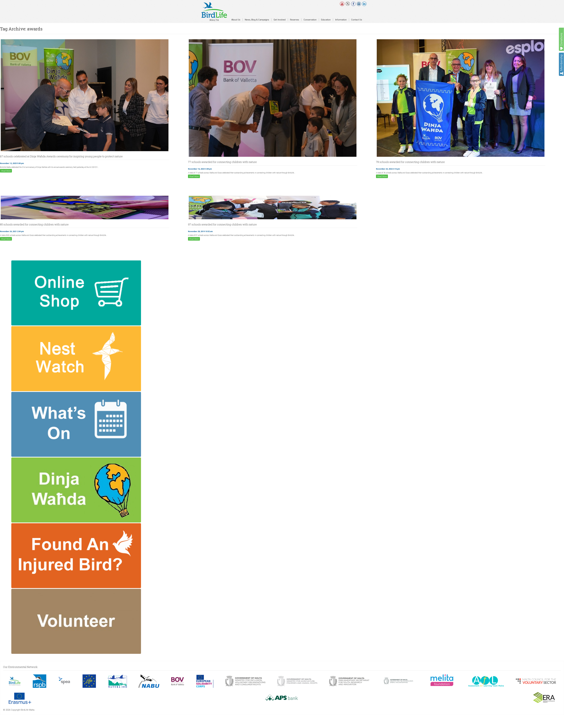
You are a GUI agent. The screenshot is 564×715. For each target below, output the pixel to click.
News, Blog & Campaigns (257, 19)
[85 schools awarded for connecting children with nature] (84, 219)
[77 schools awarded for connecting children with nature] (272, 156)
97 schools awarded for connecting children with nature (222, 224)
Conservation (310, 19)
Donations (561, 39)
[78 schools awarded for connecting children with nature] (460, 156)
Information (341, 19)
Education (326, 19)
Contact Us (356, 19)
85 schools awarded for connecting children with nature (34, 224)
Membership (561, 62)
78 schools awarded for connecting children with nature (410, 162)
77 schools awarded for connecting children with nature (222, 162)
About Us (235, 19)
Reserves (294, 19)
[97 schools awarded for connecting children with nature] (272, 219)
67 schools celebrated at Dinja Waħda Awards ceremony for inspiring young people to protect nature (61, 156)
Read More (6, 170)
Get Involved (280, 19)
